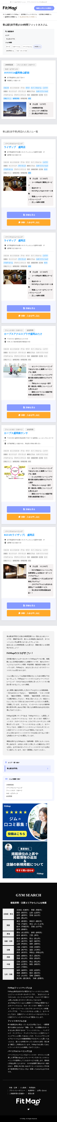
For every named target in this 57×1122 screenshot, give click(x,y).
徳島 (18, 956)
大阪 (18, 947)
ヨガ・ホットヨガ (21, 51)
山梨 (18, 944)
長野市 (37, 944)
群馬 (18, 929)
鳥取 (31, 964)
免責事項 (31, 1090)
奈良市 (24, 952)
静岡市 (38, 933)
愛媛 (18, 958)
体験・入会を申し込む (30, 222)
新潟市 (24, 938)
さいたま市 (38, 924)
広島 (18, 962)
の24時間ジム (45, 14)
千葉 (18, 924)
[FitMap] (10, 8)
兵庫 (18, 950)
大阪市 (24, 947)
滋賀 (31, 950)
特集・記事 (13, 1088)
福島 (18, 918)
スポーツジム (16, 46)
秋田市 (24, 913)
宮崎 (31, 976)
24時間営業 (10, 785)
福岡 (18, 970)
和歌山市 (39, 952)
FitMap (23, 1118)
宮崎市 (37, 976)
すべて (8, 46)
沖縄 (34, 978)
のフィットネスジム (29, 14)
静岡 (33, 933)
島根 (18, 964)
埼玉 (31, 924)
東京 (18, 921)
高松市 (37, 956)
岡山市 (37, 962)
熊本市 (37, 973)
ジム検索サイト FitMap (11, 14)
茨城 (33, 927)
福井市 (37, 941)
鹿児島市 (26, 978)
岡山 (31, 962)
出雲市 (24, 964)
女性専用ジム (10, 51)
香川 (31, 956)
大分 (18, 976)
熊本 (31, 973)
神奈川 (32, 921)
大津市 (37, 950)
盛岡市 (24, 915)
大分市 (24, 976)
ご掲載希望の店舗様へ (17, 1093)
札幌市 (25, 910)
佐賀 (31, 970)
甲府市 (24, 944)
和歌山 (32, 952)
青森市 (38, 910)
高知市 (37, 958)
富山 (31, 938)
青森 (33, 910)
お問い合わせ (42, 1090)
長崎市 (24, 973)
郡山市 (24, 918)
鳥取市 (37, 964)
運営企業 (31, 1093)
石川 (18, 941)
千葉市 (24, 924)
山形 (31, 913)
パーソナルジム (27, 46)
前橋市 (24, 929)
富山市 (37, 938)
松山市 (24, 958)
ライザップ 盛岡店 (14, 147)
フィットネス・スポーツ (14, 790)
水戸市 (38, 927)
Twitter (28, 1109)
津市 (36, 935)
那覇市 (40, 978)
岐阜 (18, 935)
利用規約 (32, 1088)
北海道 (19, 910)
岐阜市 (24, 935)
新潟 (18, 938)
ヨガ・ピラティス (12, 793)
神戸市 (24, 950)
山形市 (37, 913)
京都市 (37, 947)
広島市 (24, 962)
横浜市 (38, 921)
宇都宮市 (25, 927)
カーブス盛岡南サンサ (16, 433)
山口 (18, 967)
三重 (31, 935)
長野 (31, 944)
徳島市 (24, 956)
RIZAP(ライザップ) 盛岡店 (19, 535)
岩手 (18, 915)
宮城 (31, 915)
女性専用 (9, 796)
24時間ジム (37, 46)
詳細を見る (30, 215)
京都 (31, 947)
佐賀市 (37, 970)
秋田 (18, 913)
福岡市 (24, 970)
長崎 (18, 973)
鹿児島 (19, 978)
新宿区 (24, 921)
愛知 (18, 933)
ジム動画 (23, 1088)
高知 (31, 958)
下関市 (24, 967)
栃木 (18, 927)
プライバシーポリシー (17, 1090)
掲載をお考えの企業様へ (44, 8)
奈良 (18, 952)
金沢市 (24, 941)
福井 (31, 941)
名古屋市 (25, 933)
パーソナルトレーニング (14, 787)
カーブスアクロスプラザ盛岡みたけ (23, 334)
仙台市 (37, 915)
